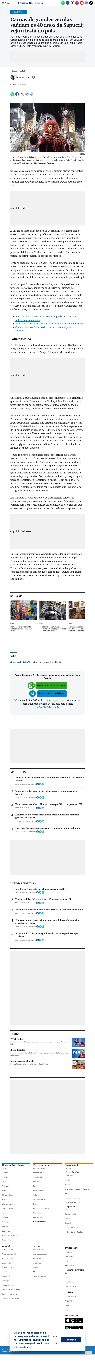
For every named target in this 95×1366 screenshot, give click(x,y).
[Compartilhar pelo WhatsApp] (43, 785)
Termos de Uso (7, 1240)
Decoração (6, 1281)
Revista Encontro (74, 1269)
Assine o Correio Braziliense (74, 1232)
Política (4, 1177)
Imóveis (67, 1180)
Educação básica (39, 1168)
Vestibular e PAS (39, 1199)
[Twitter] (72, 4)
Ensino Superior (38, 1173)
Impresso (70, 1206)
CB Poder (68, 1261)
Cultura (36, 1195)
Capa (4, 1168)
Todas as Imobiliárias (9, 1294)
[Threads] (91, 4)
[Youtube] (82, 4)
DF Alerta (68, 1252)
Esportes (5, 1199)
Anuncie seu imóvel (9, 1254)
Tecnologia (6, 1222)
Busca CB (68, 1223)
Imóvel (6, 1246)
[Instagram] (77, 4)
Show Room (6, 1276)
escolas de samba (44, 662)
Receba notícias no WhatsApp (51, 685)
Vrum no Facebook (39, 1276)
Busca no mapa (7, 1258)
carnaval (16, 662)
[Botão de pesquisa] (12, 3)
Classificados (72, 1172)
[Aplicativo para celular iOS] (74, 1321)
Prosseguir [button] (71, 1339)
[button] (31, 1347)
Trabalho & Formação (40, 1177)
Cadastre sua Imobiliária (10, 1299)
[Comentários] (32, 95)
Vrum (36, 1246)
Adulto (67, 1193)
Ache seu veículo (39, 1250)
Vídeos (35, 1267)
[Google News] (86, 4)
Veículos (68, 1184)
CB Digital (68, 1219)
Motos (35, 1272)
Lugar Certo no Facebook (11, 1290)
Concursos (39, 1221)
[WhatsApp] (63, 4)
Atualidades (69, 1282)
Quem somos (6, 1231)
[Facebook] (68, 4)
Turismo (5, 1226)
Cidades (5, 1173)
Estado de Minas (70, 1296)
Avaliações (37, 1263)
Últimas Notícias (39, 1191)
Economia (5, 1186)
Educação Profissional (41, 1208)
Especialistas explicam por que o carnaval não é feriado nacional (49, 323)
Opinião (4, 1213)
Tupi (66, 1310)
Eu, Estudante (41, 1165)
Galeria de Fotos (8, 1285)
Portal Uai (68, 1301)
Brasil (22, 71)
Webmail (68, 1168)
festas (59, 662)
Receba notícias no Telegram (52, 693)
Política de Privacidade (10, 1235)
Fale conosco (37, 1217)
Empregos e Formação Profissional (77, 1189)
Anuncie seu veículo (40, 1254)
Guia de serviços (8, 1272)
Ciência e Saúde (7, 1208)
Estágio (36, 1182)
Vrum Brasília (69, 1266)
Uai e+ (67, 1305)
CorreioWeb (72, 1165)
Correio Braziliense (13, 1165)
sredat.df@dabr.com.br (47, 707)
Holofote (5, 1217)
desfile (27, 662)
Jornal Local (69, 1257)
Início (14, 71)
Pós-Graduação (38, 1213)
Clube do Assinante (71, 1227)
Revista (67, 1277)
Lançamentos (7, 1263)
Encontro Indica (70, 1286)
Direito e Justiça (7, 1204)
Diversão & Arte (7, 1195)
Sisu (34, 1204)
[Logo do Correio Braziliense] (30, 3)
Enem (35, 1186)
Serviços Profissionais (72, 1198)
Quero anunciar (70, 1176)
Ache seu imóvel (7, 1250)
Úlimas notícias (7, 1267)
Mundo (4, 1191)
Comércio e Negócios (72, 1202)
